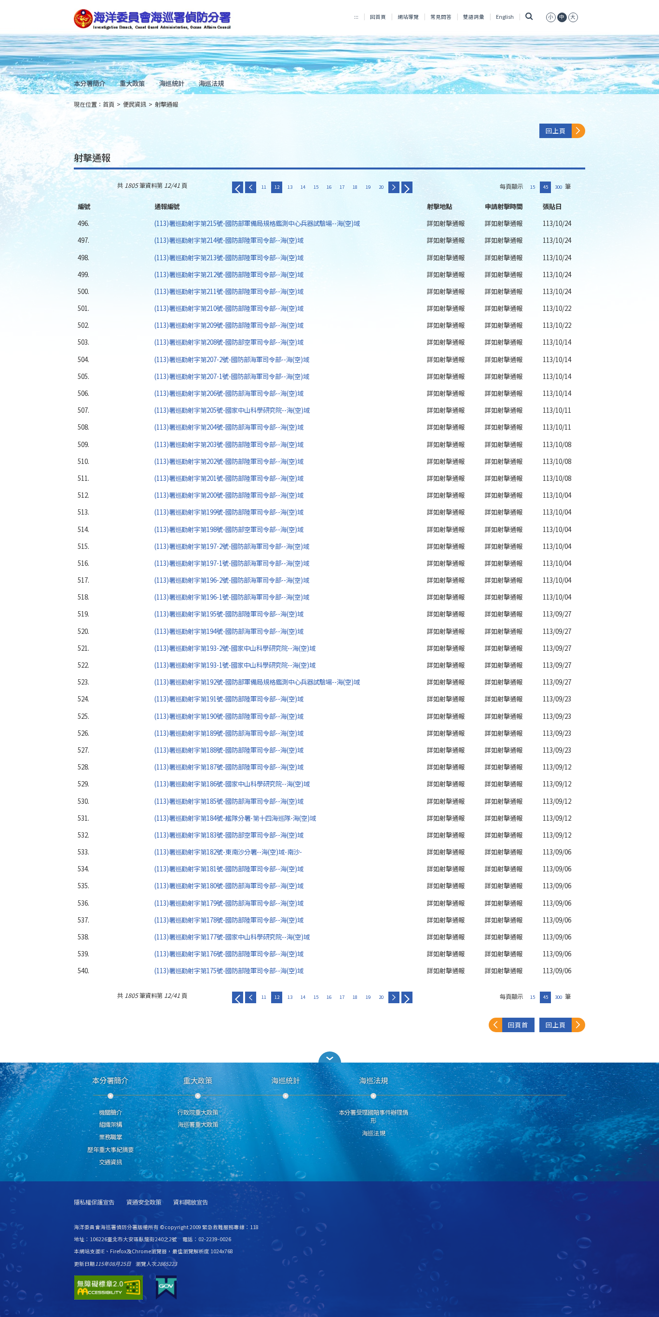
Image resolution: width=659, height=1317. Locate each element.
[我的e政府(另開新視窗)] (166, 1287)
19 (368, 186)
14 (303, 186)
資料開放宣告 (190, 1202)
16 (329, 186)
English (505, 16)
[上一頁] (250, 187)
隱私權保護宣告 (94, 1202)
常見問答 (441, 16)
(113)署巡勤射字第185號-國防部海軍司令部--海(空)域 (228, 801)
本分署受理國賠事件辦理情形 (373, 1116)
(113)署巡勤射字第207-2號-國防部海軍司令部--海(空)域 (231, 359)
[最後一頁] (406, 187)
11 (263, 186)
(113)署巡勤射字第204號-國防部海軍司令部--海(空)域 (228, 427)
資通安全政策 (143, 1202)
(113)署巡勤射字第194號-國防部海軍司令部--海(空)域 (228, 631)
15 (316, 186)
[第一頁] (237, 187)
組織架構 (110, 1124)
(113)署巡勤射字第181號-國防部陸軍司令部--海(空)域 (228, 868)
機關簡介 (110, 1112)
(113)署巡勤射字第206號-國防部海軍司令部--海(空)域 (228, 393)
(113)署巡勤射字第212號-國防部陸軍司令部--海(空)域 (228, 274)
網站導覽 (408, 16)
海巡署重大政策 (198, 1124)
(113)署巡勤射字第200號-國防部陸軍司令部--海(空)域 (228, 495)
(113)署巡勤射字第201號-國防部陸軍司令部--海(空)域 (228, 478)
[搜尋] (529, 16)
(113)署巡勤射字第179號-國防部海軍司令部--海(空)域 (228, 903)
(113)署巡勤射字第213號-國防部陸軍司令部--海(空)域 (228, 257)
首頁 (108, 104)
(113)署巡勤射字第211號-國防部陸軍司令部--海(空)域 (228, 291)
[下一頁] (393, 187)
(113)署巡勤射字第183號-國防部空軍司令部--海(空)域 (228, 835)
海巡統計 (171, 83)
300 (558, 186)
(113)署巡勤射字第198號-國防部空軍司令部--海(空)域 (228, 529)
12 (277, 186)
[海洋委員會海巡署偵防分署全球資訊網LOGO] (154, 19)
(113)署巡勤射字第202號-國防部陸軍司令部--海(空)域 (228, 461)
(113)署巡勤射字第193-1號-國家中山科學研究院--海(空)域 (235, 665)
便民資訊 (134, 104)
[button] (329, 1057)
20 (381, 186)
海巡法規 (211, 83)
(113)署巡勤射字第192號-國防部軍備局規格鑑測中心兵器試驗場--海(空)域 (257, 682)
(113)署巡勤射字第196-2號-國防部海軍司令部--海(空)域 (231, 580)
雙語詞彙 (473, 16)
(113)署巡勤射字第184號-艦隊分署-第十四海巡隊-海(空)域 (235, 818)
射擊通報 (166, 104)
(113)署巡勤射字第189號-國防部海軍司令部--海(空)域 (228, 733)
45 (545, 186)
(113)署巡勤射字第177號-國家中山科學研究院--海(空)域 (232, 936)
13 (290, 186)
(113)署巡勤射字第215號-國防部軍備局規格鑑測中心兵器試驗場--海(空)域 (257, 223)
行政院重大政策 (198, 1112)
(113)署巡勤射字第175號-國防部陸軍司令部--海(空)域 (228, 970)
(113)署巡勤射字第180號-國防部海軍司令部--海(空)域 (228, 885)
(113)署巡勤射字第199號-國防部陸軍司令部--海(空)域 (228, 512)
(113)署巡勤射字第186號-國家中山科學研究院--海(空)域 (232, 783)
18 (355, 186)
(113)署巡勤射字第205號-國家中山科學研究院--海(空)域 (232, 410)
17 (342, 186)
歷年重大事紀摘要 (110, 1149)
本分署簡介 (89, 83)
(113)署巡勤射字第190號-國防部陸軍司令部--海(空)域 (228, 716)
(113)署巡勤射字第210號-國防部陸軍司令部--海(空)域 (228, 308)
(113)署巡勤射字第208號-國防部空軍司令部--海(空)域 (228, 342)
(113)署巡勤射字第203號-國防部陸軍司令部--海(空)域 (228, 444)
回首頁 (378, 16)
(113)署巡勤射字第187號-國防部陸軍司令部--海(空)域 (228, 766)
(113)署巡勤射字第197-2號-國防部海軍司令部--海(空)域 (231, 546)
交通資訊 (110, 1162)
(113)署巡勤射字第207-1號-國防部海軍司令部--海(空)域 (231, 376)
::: (356, 16)
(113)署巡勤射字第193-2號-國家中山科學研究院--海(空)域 (235, 648)
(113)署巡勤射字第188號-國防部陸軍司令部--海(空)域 (228, 750)
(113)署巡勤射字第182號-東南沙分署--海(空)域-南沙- (228, 851)
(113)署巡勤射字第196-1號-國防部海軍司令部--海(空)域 (231, 597)
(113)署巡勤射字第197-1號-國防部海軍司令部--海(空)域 (231, 563)
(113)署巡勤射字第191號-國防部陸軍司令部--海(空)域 (228, 698)
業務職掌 (110, 1137)
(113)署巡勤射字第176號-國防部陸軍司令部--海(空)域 (228, 953)
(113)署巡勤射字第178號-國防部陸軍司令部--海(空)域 (228, 920)
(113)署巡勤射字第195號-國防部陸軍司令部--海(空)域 (228, 613)
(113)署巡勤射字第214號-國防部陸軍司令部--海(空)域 (228, 240)
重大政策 (132, 83)
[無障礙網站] (108, 1287)
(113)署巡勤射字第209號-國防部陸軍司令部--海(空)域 (228, 325)
